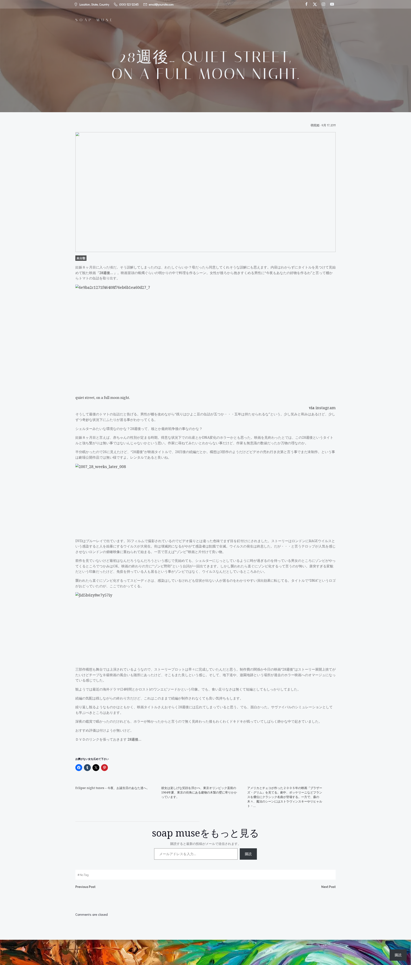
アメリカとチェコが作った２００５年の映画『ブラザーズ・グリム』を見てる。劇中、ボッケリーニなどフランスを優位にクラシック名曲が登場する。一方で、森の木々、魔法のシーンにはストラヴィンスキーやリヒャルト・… (284, 797)
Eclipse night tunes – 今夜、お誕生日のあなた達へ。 (112, 788)
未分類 (80, 258)
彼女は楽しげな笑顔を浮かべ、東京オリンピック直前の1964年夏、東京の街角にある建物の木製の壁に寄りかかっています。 (199, 792)
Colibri (248, 952)
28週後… (106, 272)
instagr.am (326, 407)
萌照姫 (315, 125)
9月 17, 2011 (329, 125)
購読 (248, 854)
